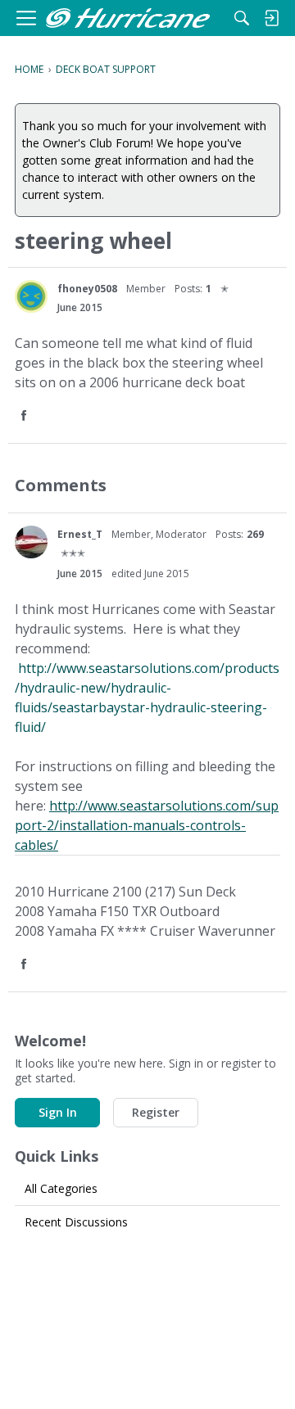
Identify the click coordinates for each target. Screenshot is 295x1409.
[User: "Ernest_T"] (31, 542)
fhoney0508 (87, 289)
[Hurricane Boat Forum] (128, 18)
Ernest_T (79, 534)
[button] (25, 416)
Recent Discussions (76, 1222)
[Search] (241, 18)
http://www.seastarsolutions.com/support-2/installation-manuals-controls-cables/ (147, 825)
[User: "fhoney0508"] (31, 296)
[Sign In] (271, 18)
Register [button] (155, 1112)
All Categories (61, 1188)
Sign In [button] (58, 1112)
